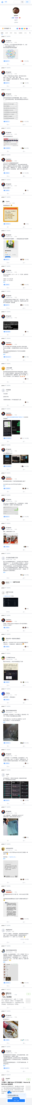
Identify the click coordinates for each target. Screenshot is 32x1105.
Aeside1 (8, 1078)
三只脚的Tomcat (10, 657)
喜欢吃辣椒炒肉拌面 (11, 710)
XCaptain (8, 40)
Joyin (7, 774)
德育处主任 (8, 993)
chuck (7, 201)
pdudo (2, 36)
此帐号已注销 (16, 582)
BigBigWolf (9, 929)
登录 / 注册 (16, 1100)
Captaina (8, 159)
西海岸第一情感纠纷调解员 (13, 638)
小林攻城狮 (9, 368)
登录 (27, 2)
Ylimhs (8, 693)
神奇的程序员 (9, 848)
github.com (7, 596)
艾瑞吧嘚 (8, 390)
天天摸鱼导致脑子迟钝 (12, 557)
